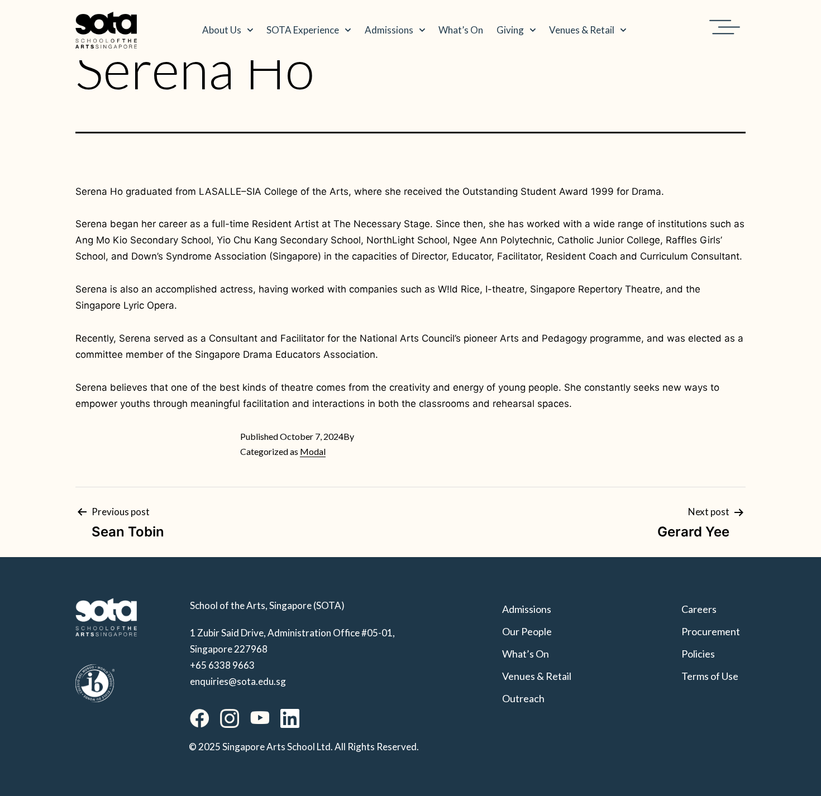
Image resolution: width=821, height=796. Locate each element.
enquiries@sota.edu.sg (238, 681)
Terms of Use (709, 676)
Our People (527, 631)
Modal (313, 451)
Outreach (523, 698)
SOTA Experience (302, 30)
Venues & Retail (581, 30)
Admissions (389, 30)
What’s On (460, 30)
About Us (221, 30)
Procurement (710, 631)
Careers (699, 609)
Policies (698, 654)
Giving (510, 30)
